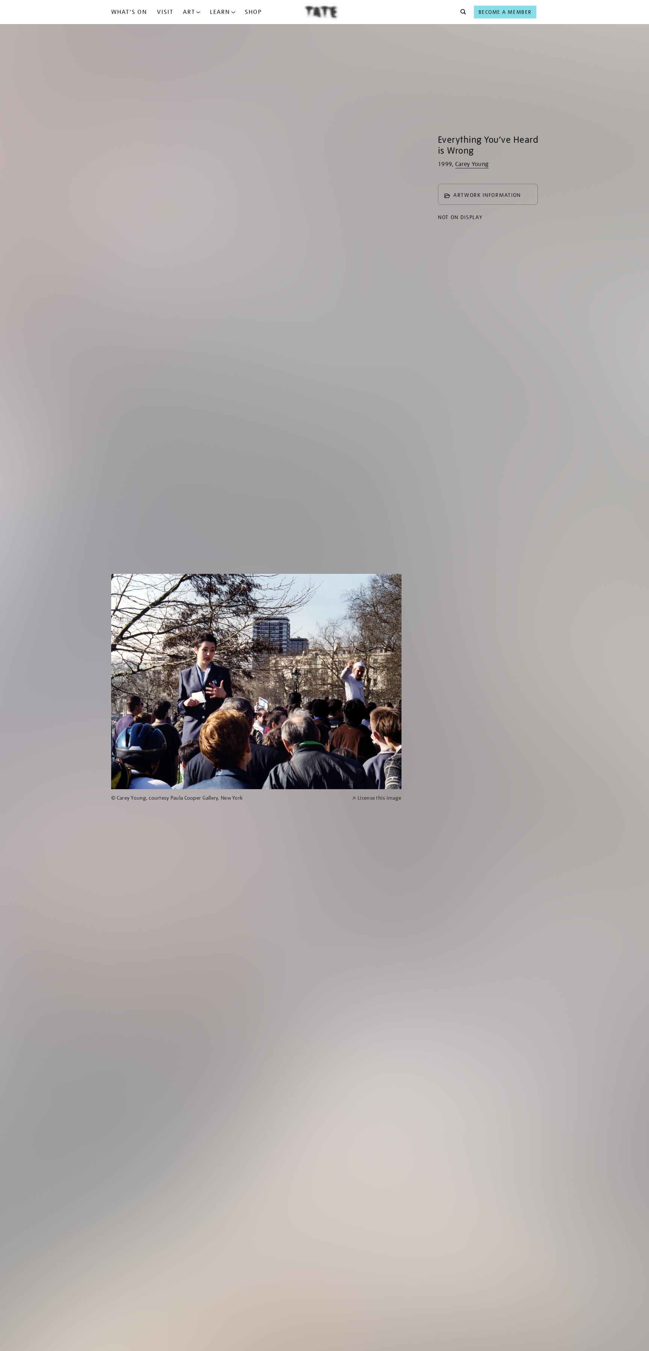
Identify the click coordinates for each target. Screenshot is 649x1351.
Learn (220, 12)
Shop (253, 12)
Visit (165, 12)
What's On (129, 12)
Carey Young (472, 164)
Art (189, 12)
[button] (461, 12)
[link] (228, 798)
